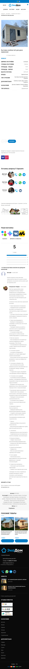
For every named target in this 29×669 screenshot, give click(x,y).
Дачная (14, 84)
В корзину (11, 141)
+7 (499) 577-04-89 (12, 560)
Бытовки (8, 13)
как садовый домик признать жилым (17, 579)
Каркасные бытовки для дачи (17, 500)
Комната (26, 82)
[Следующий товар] (27, 17)
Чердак (3, 642)
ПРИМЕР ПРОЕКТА (9, 220)
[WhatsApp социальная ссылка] (10, 1)
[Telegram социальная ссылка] (14, 1)
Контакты (3, 564)
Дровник (3, 658)
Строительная (4, 635)
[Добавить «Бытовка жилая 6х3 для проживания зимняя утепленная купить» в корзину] (7, 540)
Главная (3, 13)
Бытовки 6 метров (14, 497)
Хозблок (26, 78)
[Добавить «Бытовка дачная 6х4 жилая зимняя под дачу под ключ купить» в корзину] (21, 540)
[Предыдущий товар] (24, 17)
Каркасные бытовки (11, 498)
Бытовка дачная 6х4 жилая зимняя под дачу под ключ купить (21, 533)
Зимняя (18, 84)
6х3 (16, 506)
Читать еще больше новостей (8, 596)
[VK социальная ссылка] (12, 1)
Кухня (19, 80)
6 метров (25, 61)
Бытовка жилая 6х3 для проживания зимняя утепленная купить (6, 533)
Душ (23, 80)
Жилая (26, 84)
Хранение (25, 86)
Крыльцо (3, 655)
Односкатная (24, 74)
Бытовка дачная (23, 77)
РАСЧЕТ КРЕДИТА (17, 157)
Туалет (26, 80)
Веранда (3, 644)
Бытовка (17, 77)
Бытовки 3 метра (17, 495)
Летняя (22, 84)
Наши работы (10, 564)
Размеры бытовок (7, 502)
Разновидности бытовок (19, 502)
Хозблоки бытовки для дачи (7, 15)
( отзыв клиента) (11, 55)
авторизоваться (5, 487)
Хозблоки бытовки (16, 13)
